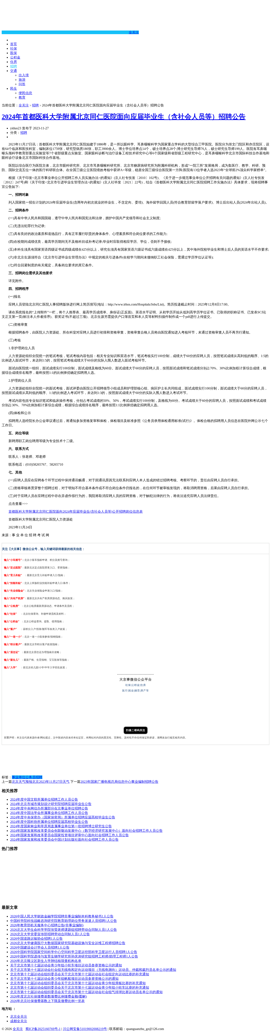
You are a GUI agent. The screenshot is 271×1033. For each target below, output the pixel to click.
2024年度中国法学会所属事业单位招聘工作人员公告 (49, 813)
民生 (13, 88)
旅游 (22, 79)
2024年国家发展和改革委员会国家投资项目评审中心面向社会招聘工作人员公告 (69, 835)
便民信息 (25, 93)
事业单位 (18, 777)
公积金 (15, 57)
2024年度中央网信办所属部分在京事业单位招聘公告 (49, 808)
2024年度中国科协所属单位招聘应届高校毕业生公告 (49, 822)
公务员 (30, 777)
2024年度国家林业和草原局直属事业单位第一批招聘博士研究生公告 (61, 826)
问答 (22, 84)
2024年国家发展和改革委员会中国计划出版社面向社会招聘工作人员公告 (64, 839)
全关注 (134, 32)
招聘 (13, 66)
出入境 (24, 75)
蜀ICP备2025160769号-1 (43, 1029)
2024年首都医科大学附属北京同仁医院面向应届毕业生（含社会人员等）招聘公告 (124, 116)
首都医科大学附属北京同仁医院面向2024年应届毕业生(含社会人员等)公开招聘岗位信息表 (75, 511)
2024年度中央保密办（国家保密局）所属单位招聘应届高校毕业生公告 (62, 817)
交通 (13, 71)
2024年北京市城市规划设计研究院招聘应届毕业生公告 (50, 804)
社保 (13, 48)
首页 (13, 44)
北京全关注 (18, 1016)
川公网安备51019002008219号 (85, 1029)
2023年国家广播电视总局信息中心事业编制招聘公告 (119, 781)
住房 (13, 62)
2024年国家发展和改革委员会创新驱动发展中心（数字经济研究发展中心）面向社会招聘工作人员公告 (86, 830)
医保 (13, 53)
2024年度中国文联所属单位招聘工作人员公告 (44, 799)
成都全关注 (18, 1021)
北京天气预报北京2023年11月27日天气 (40, 781)
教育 (22, 97)
